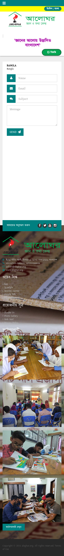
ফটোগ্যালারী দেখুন (13, 527)
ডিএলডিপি (8, 288)
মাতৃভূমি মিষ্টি (10, 294)
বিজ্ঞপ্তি (53, 52)
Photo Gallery (11, 316)
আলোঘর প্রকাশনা (11, 291)
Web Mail (9, 319)
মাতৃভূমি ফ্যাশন (10, 298)
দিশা (6, 284)
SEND (14, 132)
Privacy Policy (11, 322)
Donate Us (9, 312)
